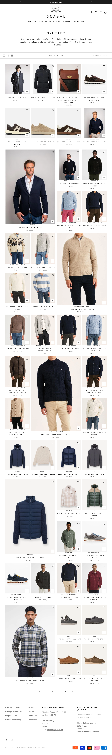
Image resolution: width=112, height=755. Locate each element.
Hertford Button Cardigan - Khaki (17, 433)
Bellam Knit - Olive (43, 597)
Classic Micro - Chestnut (69, 678)
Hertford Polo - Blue (43, 307)
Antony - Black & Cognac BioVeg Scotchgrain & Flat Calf (69, 100)
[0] (101, 12)
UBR (43, 95)
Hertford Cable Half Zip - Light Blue (94, 350)
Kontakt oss (32, 720)
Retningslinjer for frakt (13, 712)
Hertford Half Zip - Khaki (82, 309)
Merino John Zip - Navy (69, 597)
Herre (48, 21)
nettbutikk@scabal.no (90, 732)
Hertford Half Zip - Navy (94, 225)
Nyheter (32, 21)
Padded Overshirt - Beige (69, 513)
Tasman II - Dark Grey (94, 639)
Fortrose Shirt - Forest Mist (30, 681)
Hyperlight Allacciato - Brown (17, 143)
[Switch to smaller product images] (8, 55)
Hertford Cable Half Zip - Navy (56, 434)
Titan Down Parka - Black (43, 98)
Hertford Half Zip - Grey (43, 267)
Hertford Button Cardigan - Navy (94, 391)
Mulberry (69, 95)
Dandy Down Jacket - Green (94, 515)
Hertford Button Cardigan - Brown (17, 391)
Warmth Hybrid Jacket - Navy (30, 557)
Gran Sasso (30, 224)
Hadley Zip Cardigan (17, 267)
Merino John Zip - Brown (17, 349)
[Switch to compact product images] (12, 55)
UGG (68, 636)
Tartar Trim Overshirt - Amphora (94, 598)
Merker (56, 21)
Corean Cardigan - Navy (94, 142)
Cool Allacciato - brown (69, 142)
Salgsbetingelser (11, 716)
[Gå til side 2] (72, 691)
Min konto (31, 712)
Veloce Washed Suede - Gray (94, 556)
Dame (40, 21)
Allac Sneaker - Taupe (43, 142)
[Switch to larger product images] (4, 55)
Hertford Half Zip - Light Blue (69, 227)
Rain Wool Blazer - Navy (30, 228)
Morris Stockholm (68, 222)
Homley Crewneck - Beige (43, 474)
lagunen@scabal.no (55, 729)
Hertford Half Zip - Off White (17, 308)
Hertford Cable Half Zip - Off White (94, 433)
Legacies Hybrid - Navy (69, 474)
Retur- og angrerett (12, 708)
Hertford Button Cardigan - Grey (43, 350)
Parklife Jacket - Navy (17, 474)
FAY (17, 95)
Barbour (94, 180)
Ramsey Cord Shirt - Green (69, 556)
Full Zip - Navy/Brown (69, 184)
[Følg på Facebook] (6, 739)
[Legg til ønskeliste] (27, 66)
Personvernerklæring (13, 720)
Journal (66, 21)
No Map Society (94, 95)
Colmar (17, 471)
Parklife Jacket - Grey (94, 474)
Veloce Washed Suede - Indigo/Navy (17, 598)
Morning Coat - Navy (17, 98)
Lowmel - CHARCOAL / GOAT (69, 639)
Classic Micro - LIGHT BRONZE (94, 680)
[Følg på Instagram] (12, 739)
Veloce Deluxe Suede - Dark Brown (94, 99)
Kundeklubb (78, 21)
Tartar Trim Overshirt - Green (94, 185)
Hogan (17, 139)
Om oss (31, 708)
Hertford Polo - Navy (69, 349)
